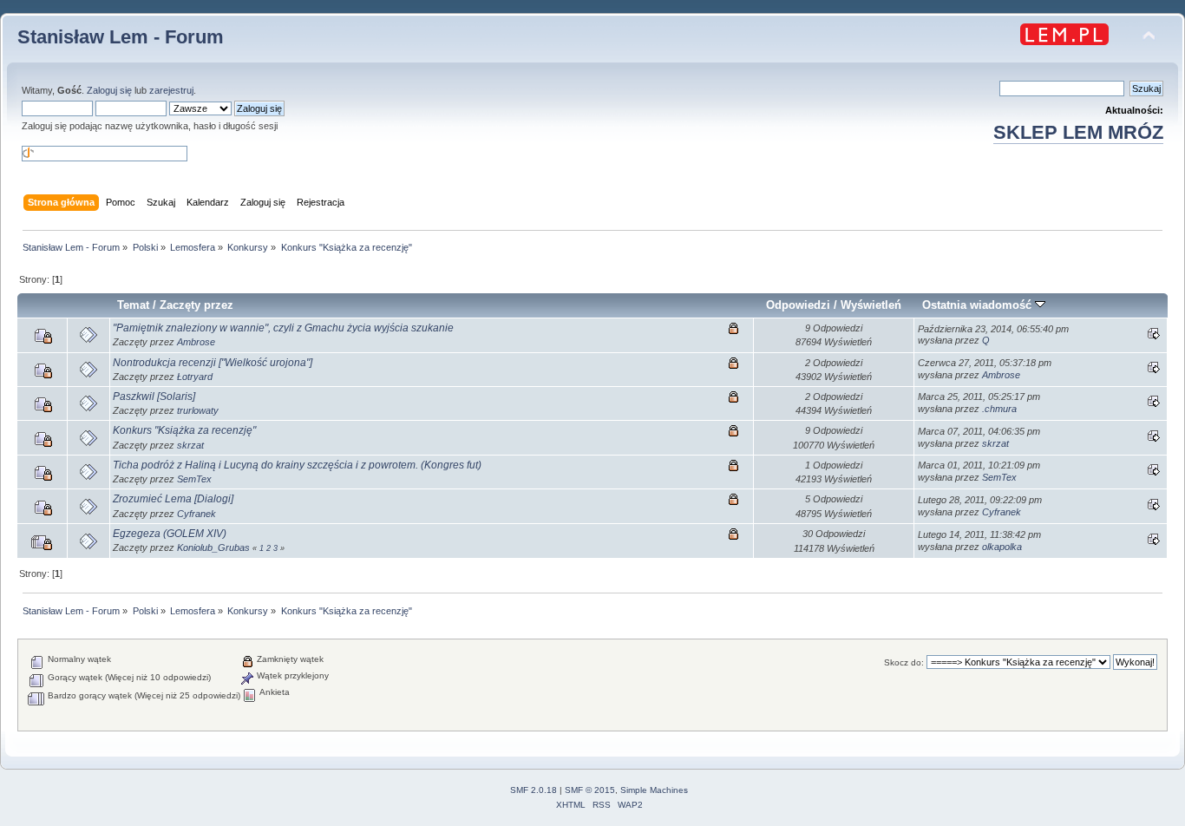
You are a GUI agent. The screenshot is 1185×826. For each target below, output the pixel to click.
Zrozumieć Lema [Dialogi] (173, 499)
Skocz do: (904, 662)
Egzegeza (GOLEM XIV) (169, 534)
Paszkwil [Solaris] (154, 396)
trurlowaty (198, 410)
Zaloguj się (109, 90)
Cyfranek (196, 513)
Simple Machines (654, 790)
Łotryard (195, 376)
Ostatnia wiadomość (978, 304)
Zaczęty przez (196, 304)
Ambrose (196, 342)
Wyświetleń (871, 304)
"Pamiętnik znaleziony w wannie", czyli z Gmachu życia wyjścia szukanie (283, 328)
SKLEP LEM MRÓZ (1078, 132)
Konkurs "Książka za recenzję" (184, 430)
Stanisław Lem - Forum (120, 37)
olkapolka (1002, 546)
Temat (133, 304)
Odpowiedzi (798, 304)
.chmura (999, 408)
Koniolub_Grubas (213, 547)
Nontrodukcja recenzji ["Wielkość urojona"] (212, 363)
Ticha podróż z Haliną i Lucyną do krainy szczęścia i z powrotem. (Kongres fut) (297, 465)
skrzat (190, 445)
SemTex (194, 479)
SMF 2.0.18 (533, 790)
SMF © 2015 (590, 790)
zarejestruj (171, 90)
